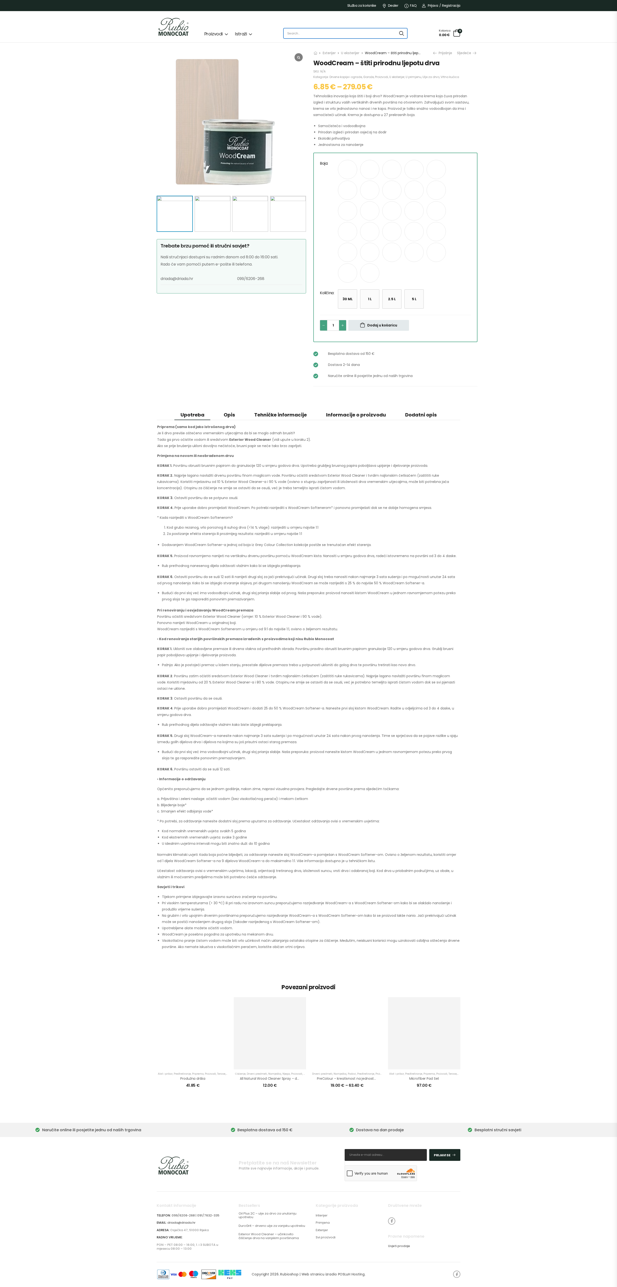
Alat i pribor (165, 1074)
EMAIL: (162, 1222)
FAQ (413, 5)
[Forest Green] (347, 211)
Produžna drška (192, 1078)
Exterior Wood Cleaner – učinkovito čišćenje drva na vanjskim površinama (269, 1236)
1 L (370, 299)
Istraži (241, 34)
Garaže (368, 77)
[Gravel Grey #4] (369, 211)
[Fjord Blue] (436, 190)
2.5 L (392, 299)
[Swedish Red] (414, 252)
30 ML (347, 299)
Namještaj (274, 1074)
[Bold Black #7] (392, 169)
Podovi (352, 1074)
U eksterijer (350, 53)
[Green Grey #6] (392, 211)
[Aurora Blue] (347, 169)
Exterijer (329, 53)
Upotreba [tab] (192, 414)
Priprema (198, 1074)
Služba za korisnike (361, 5)
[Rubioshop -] (175, 26)
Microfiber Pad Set (424, 1078)
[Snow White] (369, 252)
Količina (327, 293)
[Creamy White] (369, 190)
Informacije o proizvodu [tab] (356, 414)
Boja (323, 163)
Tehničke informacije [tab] (280, 414)
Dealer (393, 5)
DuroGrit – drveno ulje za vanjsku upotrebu (272, 1225)
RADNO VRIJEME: (170, 1237)
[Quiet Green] (414, 231)
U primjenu (413, 77)
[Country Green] (347, 190)
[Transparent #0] (369, 273)
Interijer (322, 1215)
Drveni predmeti (257, 1074)
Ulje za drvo (431, 77)
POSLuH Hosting (351, 1274)
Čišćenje (240, 1074)
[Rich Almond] (436, 231)
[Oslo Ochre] (392, 231)
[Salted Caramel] (347, 252)
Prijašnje (445, 53)
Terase (221, 1074)
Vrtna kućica (450, 77)
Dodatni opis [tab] (421, 414)
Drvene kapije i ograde (345, 77)
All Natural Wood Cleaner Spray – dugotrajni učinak (281, 1078)
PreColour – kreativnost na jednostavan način (354, 1078)
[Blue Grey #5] (369, 169)
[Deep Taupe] (392, 190)
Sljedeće (464, 53)
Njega (286, 1074)
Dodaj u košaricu (382, 325)
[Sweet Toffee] (436, 252)
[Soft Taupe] (392, 252)
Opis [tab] (229, 414)
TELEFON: (164, 1215)
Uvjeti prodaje (399, 1246)
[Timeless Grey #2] (347, 273)
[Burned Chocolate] (414, 169)
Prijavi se (442, 1155)
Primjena (323, 1223)
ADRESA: (163, 1230)
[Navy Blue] (369, 231)
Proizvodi (213, 34)
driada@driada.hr (181, 1222)
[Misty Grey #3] (436, 211)
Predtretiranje (182, 1074)
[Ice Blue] (414, 211)
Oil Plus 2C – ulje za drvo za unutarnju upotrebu (267, 1215)
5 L (414, 299)
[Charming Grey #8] (436, 169)
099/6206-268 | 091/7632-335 (195, 1215)
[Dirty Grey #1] (414, 190)
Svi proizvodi (325, 1237)
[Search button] (402, 33)
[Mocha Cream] (347, 231)
